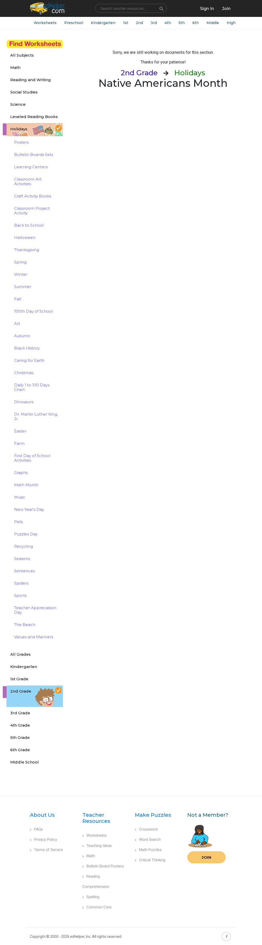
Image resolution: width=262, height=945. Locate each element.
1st (125, 22)
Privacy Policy (45, 839)
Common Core (99, 907)
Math (90, 856)
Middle (212, 22)
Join (206, 857)
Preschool (73, 22)
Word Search (150, 839)
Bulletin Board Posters (105, 866)
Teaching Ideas (99, 845)
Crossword (148, 829)
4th (168, 22)
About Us (42, 815)
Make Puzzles (153, 815)
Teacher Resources (96, 818)
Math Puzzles (150, 849)
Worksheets (45, 22)
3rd (154, 22)
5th (182, 22)
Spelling (92, 897)
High (231, 22)
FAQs (38, 829)
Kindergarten (103, 22)
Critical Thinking (152, 860)
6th (195, 22)
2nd (139, 22)
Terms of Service (48, 849)
